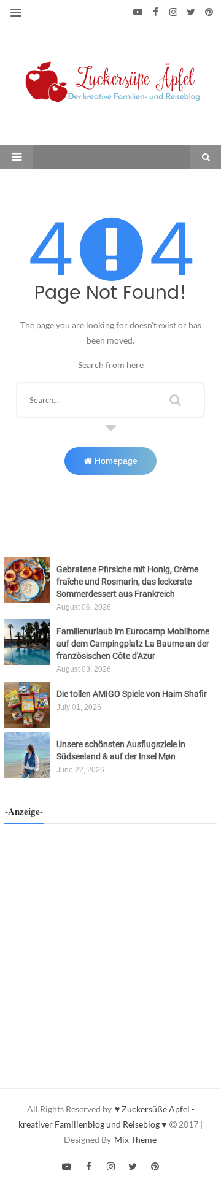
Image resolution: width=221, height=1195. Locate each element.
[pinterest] (209, 12)
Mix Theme (135, 1139)
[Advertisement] (110, 947)
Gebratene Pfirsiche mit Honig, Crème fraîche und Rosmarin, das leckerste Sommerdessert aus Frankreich (127, 581)
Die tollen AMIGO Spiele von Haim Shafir (131, 694)
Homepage (115, 461)
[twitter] (191, 12)
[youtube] (137, 12)
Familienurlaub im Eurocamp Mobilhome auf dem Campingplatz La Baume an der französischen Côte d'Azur (132, 643)
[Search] (175, 398)
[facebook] (155, 12)
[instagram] (173, 12)
